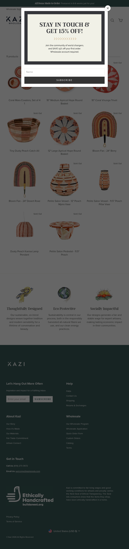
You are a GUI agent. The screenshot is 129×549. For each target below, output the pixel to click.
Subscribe (64, 80)
